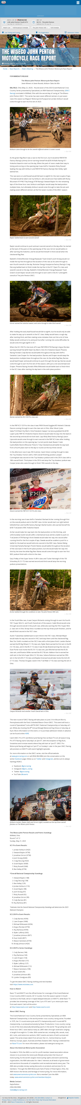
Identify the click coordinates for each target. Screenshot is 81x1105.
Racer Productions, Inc (18, 1102)
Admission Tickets (73, 32)
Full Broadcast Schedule (20, 28)
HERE (27, 733)
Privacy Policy (6, 1100)
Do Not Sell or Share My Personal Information (41, 1100)
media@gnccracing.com (18, 1090)
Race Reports (15, 69)
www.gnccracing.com (19, 756)
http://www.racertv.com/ (41, 1007)
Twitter (39, 759)
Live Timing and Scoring (12, 32)
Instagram (49, 759)
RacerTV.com (17, 1043)
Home (5, 69)
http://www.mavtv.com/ (20, 1007)
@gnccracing (26, 766)
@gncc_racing (27, 769)
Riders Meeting (27, 69)
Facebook (18, 759)
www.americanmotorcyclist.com (24, 1074)
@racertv (24, 774)
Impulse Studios (74, 1098)
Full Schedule (55, 28)
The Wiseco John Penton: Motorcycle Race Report (54, 69)
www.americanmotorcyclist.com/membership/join (33, 1077)
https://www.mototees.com (23, 984)
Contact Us (48, 1098)
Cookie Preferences (18, 1100)
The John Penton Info (40, 28)
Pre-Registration (44, 32)
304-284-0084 (39, 1098)
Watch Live (6, 28)
